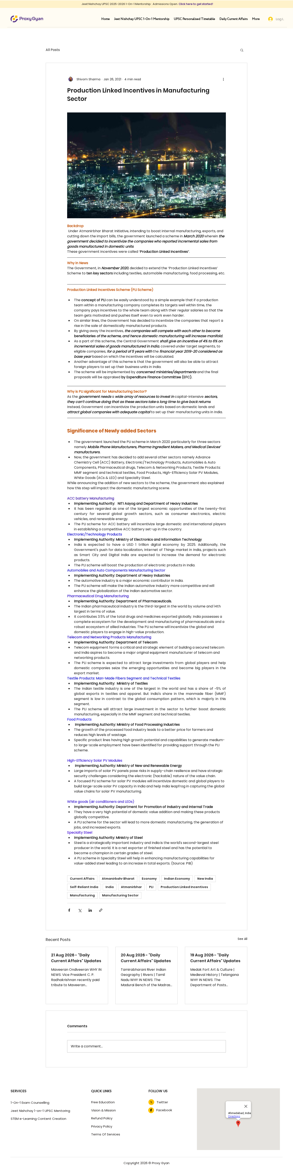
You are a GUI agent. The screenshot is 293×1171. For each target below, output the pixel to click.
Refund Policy (101, 1118)
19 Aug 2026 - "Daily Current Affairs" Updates (215, 957)
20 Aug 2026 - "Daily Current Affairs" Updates (146, 957)
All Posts (53, 50)
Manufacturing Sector (120, 895)
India (110, 887)
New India (205, 878)
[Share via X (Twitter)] (80, 910)
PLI (151, 887)
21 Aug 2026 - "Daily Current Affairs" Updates (76, 957)
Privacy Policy (101, 1126)
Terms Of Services (105, 1134)
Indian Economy (177, 878)
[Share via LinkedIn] (90, 910)
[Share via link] (101, 910)
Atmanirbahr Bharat (118, 878)
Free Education (103, 1102)
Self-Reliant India (84, 887)
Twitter (162, 1102)
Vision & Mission (103, 1110)
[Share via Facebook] (69, 910)
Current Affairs (82, 878)
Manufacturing (82, 895)
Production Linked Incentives (184, 887)
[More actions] (223, 79)
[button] (242, 50)
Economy (149, 878)
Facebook (164, 1110)
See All (242, 939)
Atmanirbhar (131, 887)
